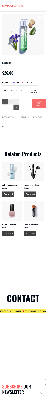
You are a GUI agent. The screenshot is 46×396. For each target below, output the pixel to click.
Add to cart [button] (8, 194)
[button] (40, 18)
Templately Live (12, 6)
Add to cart (39, 104)
